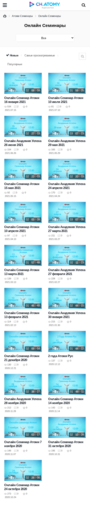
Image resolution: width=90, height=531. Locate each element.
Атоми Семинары (22, 16)
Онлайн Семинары (49, 16)
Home (4, 16)
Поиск (82, 56)
